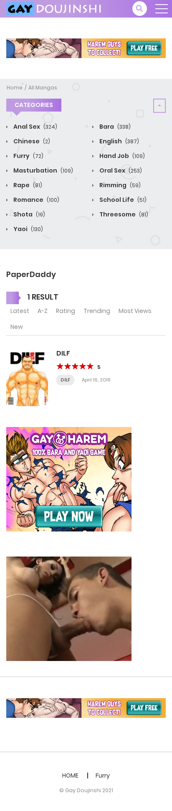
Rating (65, 311)
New (16, 327)
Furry (27, 156)
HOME (70, 775)
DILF (63, 353)
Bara (114, 126)
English (118, 141)
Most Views (135, 311)
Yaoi (27, 229)
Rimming (119, 185)
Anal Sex (34, 126)
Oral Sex (120, 170)
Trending (96, 311)
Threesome (123, 214)
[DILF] (27, 377)
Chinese (31, 141)
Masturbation (42, 170)
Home (15, 87)
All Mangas (42, 87)
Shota (28, 214)
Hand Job (121, 156)
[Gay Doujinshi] (54, 8)
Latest (19, 311)
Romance (35, 200)
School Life (122, 200)
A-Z (43, 311)
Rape (27, 185)
